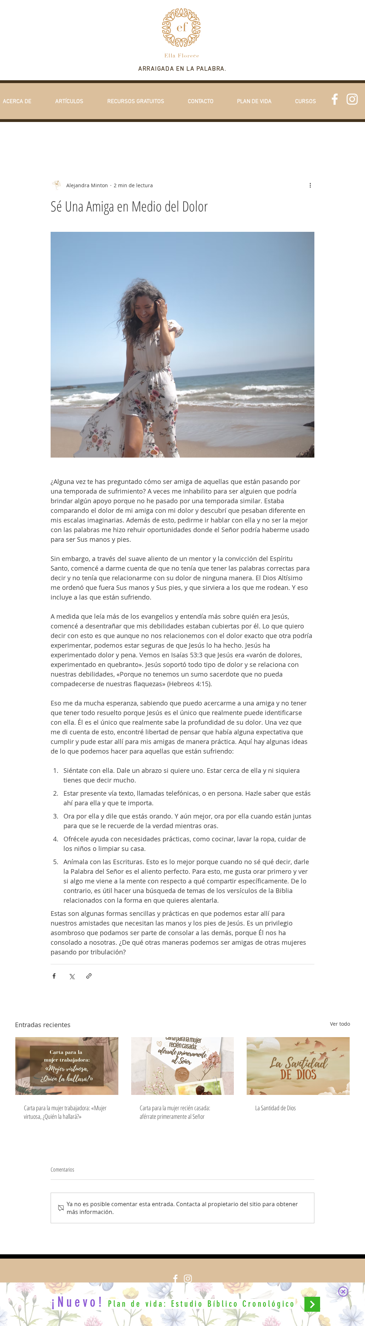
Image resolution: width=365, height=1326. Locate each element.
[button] (343, 1291)
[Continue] (312, 1304)
